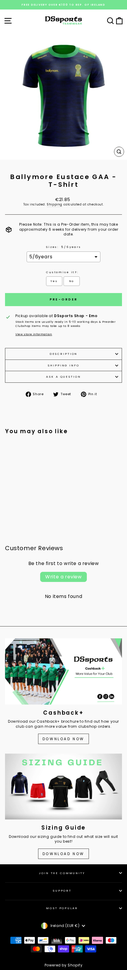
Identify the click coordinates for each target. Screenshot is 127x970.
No (71, 281)
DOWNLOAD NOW (63, 738)
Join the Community (62, 873)
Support (62, 891)
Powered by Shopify (64, 965)
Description (64, 354)
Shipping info (63, 365)
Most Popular (62, 908)
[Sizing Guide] (63, 787)
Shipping (54, 204)
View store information (33, 334)
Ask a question (63, 377)
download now (63, 853)
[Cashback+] (63, 671)
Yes (54, 281)
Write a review (63, 576)
